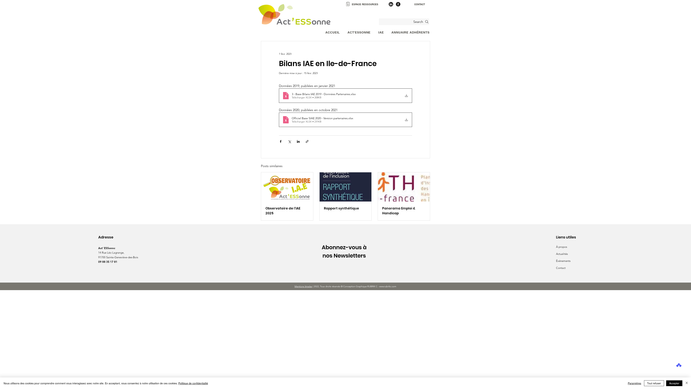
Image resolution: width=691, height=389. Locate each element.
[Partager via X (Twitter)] (289, 141)
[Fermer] (687, 383)
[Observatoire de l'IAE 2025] (287, 187)
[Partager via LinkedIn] (298, 141)
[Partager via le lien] (307, 141)
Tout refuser (654, 383)
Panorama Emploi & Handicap (398, 210)
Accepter (674, 383)
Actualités (562, 254)
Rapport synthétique (341, 208)
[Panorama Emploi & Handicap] (404, 187)
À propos (561, 247)
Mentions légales (303, 286)
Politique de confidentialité (193, 383)
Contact (561, 268)
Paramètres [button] (634, 383)
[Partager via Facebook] (280, 141)
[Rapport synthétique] (346, 187)
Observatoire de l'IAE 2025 (282, 210)
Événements (563, 261)
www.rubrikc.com (388, 286)
